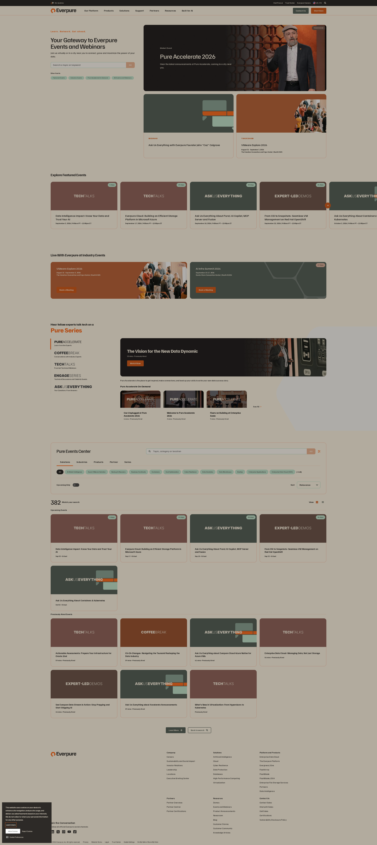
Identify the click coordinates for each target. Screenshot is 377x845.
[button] (15, 837)
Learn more (11, 825)
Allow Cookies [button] (13, 831)
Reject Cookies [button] (27, 831)
